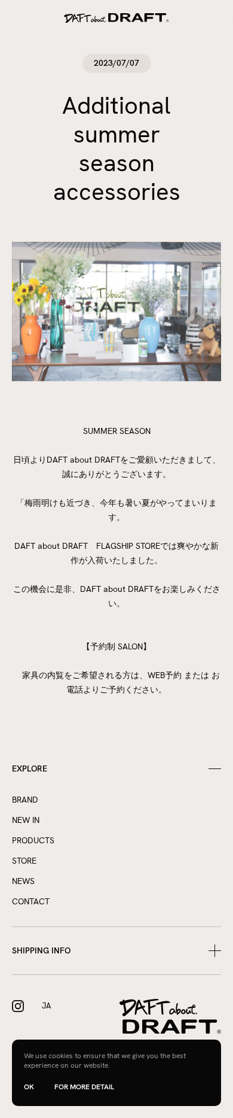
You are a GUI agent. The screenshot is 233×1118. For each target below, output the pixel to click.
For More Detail (84, 1087)
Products (33, 840)
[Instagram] (18, 1006)
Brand (25, 799)
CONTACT (31, 901)
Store (24, 860)
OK (29, 1087)
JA (46, 1006)
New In (25, 820)
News (23, 881)
